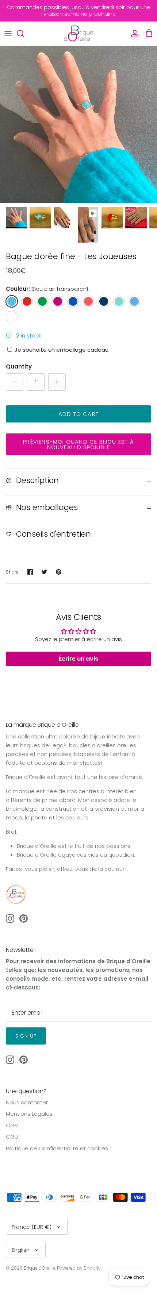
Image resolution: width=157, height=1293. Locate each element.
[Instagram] (75, 1268)
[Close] (142, 1142)
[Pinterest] (85, 1268)
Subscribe (80, 1246)
